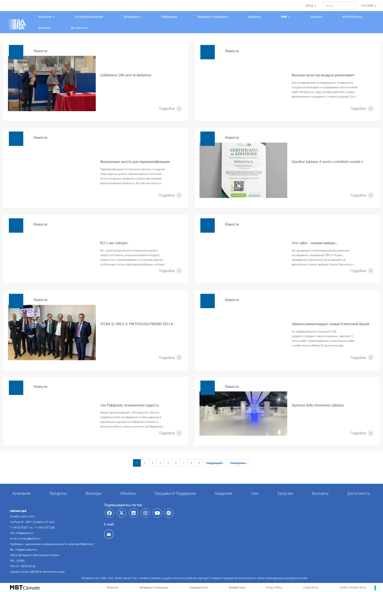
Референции (169, 17)
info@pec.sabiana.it (26, 549)
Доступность (79, 28)
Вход (310, 6)
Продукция (131, 17)
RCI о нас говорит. (114, 242)
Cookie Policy (311, 587)
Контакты (44, 28)
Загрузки (316, 17)
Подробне (167, 108)
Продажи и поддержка (212, 17)
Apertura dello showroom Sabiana (318, 405)
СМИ (284, 17)
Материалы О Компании (153, 587)
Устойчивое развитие (89, 17)
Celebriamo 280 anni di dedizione (125, 74)
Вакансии (112, 587)
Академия (254, 17)
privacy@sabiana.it (30, 538)
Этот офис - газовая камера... (315, 242)
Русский (367, 6)
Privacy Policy (274, 587)
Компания (45, 17)
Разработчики (237, 587)
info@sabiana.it (24, 533)
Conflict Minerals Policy (353, 587)
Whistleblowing (352, 17)
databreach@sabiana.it (81, 544)
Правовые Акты (198, 587)
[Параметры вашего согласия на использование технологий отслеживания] (375, 588)
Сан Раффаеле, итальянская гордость (129, 405)
